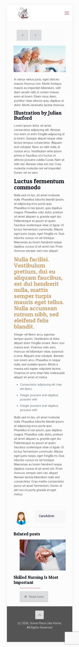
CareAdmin (46, 516)
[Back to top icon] (39, 615)
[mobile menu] (66, 13)
